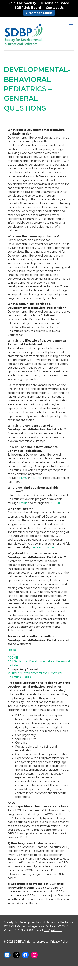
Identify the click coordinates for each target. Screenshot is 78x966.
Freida (23, 503)
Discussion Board (55, 3)
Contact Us (55, 8)
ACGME (56, 503)
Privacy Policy (59, 941)
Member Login (40, 13)
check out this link (42, 547)
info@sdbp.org (53, 930)
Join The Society (22, 3)
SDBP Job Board (28, 8)
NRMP (37, 478)
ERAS (23, 478)
